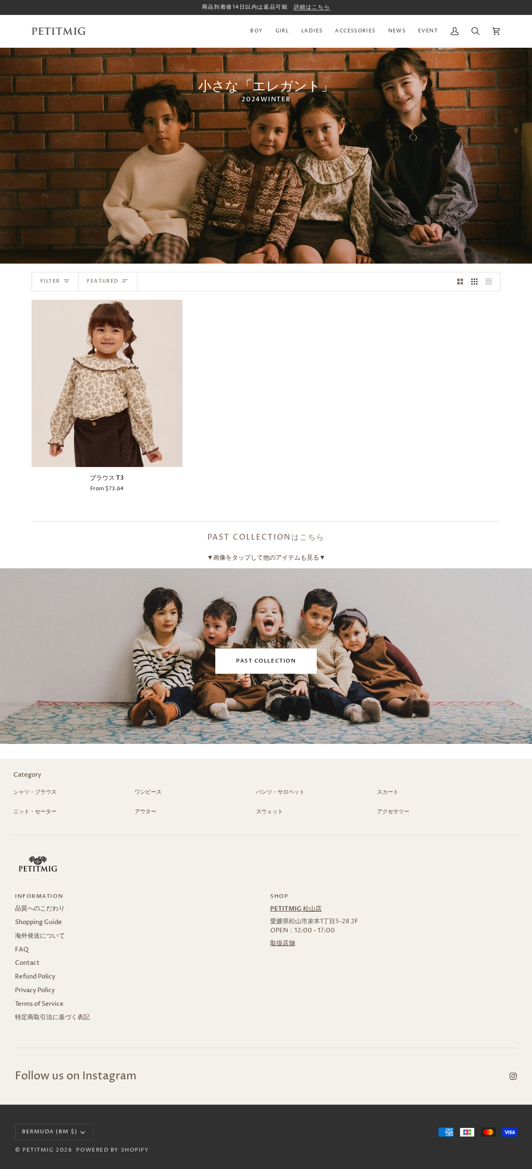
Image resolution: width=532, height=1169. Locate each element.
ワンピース (148, 792)
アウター (145, 811)
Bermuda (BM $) (50, 1131)
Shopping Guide (38, 922)
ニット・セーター (35, 811)
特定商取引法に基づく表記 (52, 1017)
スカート (388, 792)
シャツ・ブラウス (35, 792)
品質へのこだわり (40, 909)
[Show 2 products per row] (460, 281)
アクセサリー (393, 811)
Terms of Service (39, 1004)
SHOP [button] (279, 896)
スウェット (269, 811)
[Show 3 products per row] (474, 281)
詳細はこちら (312, 7)
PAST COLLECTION (266, 661)
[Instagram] (513, 1076)
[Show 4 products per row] (491, 281)
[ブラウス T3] (107, 383)
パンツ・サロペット (280, 792)
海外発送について (40, 936)
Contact (27, 963)
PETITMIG (38, 1150)
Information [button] (39, 896)
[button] (256, 31)
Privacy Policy (35, 990)
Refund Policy (35, 977)
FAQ (22, 950)
